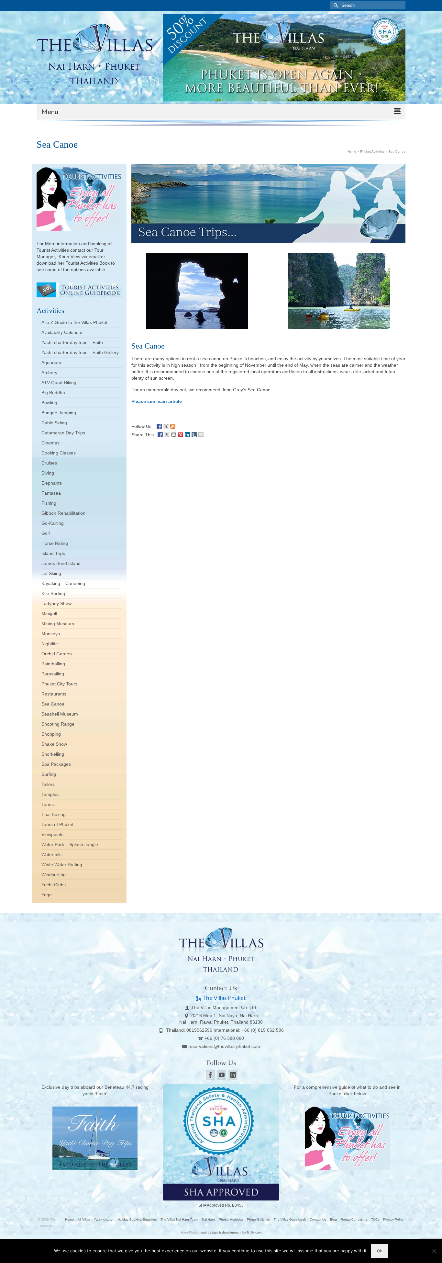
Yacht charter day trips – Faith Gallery (80, 352)
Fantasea (51, 493)
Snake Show (54, 744)
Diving (47, 473)
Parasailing (52, 673)
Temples (50, 794)
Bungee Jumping (58, 412)
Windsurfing (53, 874)
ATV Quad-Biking (58, 382)
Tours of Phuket (57, 824)
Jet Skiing (51, 573)
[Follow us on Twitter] (166, 425)
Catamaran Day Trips (63, 432)
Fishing (48, 503)
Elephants (51, 483)
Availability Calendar (62, 332)
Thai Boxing (53, 814)
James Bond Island (61, 563)
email (95, 256)
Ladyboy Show (56, 603)
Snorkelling (52, 754)
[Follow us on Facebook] (159, 425)
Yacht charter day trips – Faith (72, 342)
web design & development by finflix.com (231, 1232)
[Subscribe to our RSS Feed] (172, 425)
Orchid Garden (56, 653)
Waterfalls (51, 854)
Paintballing (53, 663)
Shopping (51, 734)
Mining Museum (57, 623)
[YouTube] (221, 1075)
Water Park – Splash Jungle (69, 844)
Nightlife (49, 643)
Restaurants (53, 693)
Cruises (49, 462)
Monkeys (50, 633)
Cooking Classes (58, 452)
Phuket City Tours (59, 683)
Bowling (49, 402)
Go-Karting (52, 523)
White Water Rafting (61, 864)
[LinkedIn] (233, 1075)
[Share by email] (201, 434)
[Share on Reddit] (173, 434)
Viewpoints (52, 834)
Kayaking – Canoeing (63, 583)
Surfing (48, 774)
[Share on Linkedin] (187, 434)
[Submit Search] (335, 5)
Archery (49, 372)
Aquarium (51, 362)
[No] (434, 1251)
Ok (379, 1250)
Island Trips (53, 553)
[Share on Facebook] (160, 434)
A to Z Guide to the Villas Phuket (74, 322)
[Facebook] (210, 1075)
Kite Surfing (53, 593)
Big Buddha (53, 392)
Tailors (48, 784)
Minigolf (49, 613)
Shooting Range (57, 724)
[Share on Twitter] (167, 434)
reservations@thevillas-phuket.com (224, 1046)
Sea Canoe (52, 703)
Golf (45, 533)
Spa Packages (56, 764)
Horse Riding (54, 543)
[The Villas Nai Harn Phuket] (95, 52)
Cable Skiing (54, 422)
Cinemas (50, 442)
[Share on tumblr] (194, 434)
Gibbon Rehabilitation (63, 513)
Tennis (48, 804)
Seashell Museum (59, 714)
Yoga (46, 894)
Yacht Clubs (53, 884)
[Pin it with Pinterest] (180, 434)
